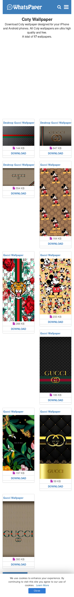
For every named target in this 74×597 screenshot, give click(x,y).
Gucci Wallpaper (50, 164)
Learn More (42, 585)
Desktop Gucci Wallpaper (18, 122)
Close (37, 590)
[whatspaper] (24, 7)
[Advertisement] (37, 78)
